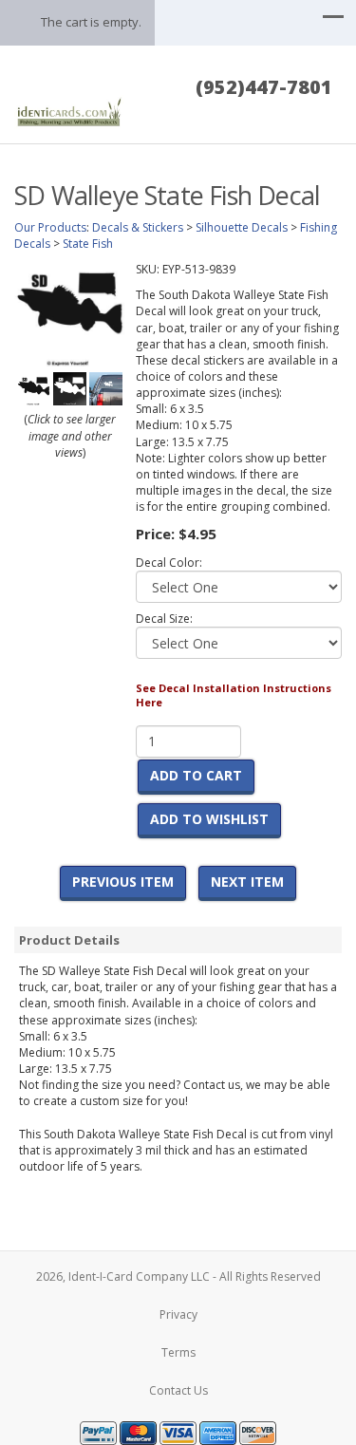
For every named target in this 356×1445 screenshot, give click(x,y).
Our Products (50, 227)
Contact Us (178, 1390)
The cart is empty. (91, 21)
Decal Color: (169, 562)
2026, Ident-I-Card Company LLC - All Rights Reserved (178, 1276)
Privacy (178, 1314)
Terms (178, 1352)
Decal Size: (164, 618)
